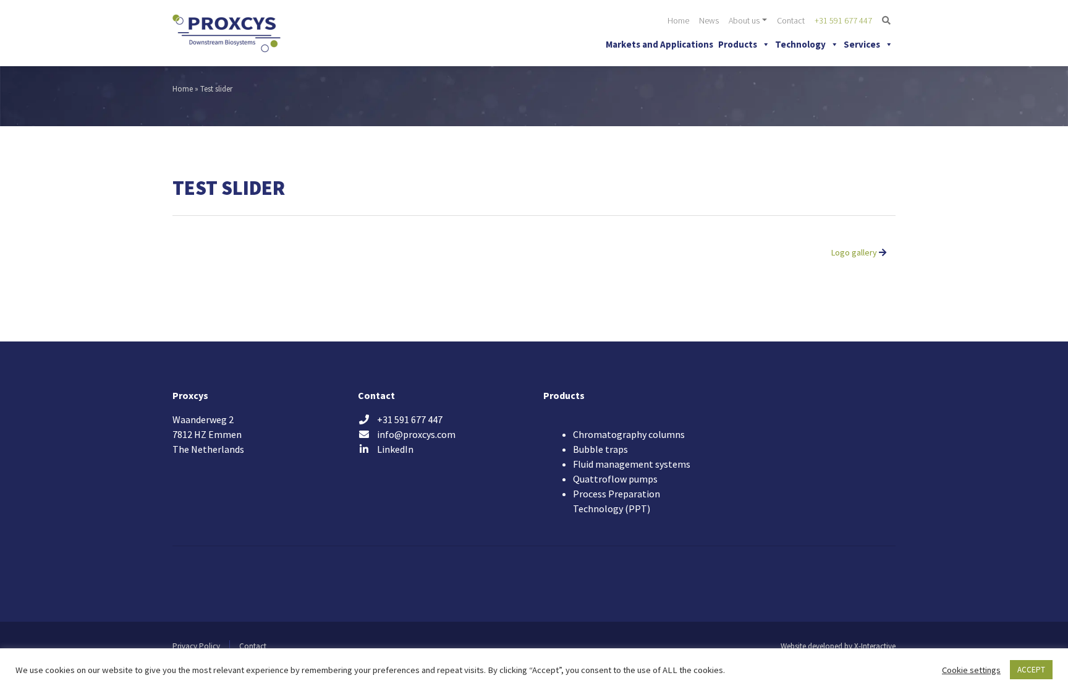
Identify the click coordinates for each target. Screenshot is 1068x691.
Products (737, 44)
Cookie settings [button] (971, 670)
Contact (791, 20)
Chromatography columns (629, 434)
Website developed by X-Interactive (838, 646)
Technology (800, 44)
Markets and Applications (659, 44)
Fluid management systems (631, 464)
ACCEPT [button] (1031, 669)
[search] (886, 20)
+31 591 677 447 (843, 20)
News (709, 20)
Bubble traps (600, 449)
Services (862, 44)
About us (744, 20)
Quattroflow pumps (615, 479)
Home (678, 20)
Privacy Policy (196, 646)
